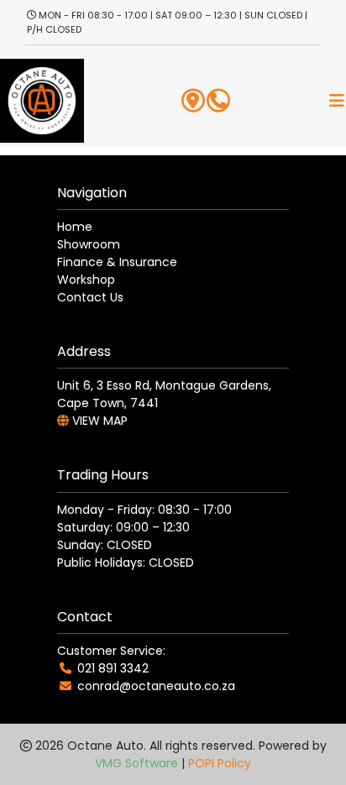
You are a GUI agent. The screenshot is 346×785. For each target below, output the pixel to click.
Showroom (88, 244)
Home (74, 226)
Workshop (86, 279)
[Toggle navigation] (337, 101)
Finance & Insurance (117, 262)
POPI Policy (219, 763)
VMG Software (136, 763)
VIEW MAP (98, 420)
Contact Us (90, 297)
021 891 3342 (113, 668)
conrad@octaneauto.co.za (156, 686)
